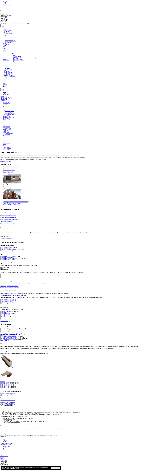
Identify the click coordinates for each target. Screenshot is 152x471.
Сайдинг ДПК (6, 115)
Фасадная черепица (9, 36)
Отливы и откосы (6, 126)
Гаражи (4, 43)
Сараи (4, 122)
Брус (4, 138)
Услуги (4, 4)
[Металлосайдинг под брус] (7, 223)
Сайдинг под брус (9, 112)
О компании (5, 1)
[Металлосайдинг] (5, 161)
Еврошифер (7, 32)
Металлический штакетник (8, 106)
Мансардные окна (6, 127)
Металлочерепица (9, 30)
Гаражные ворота (6, 132)
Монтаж (4, 46)
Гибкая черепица (8, 33)
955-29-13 (4, 17)
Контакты (5, 48)
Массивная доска (6, 119)
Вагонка (4, 139)
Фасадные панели (6, 446)
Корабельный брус (6, 140)
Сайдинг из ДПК (8, 42)
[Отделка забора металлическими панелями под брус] (7, 393)
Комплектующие (6, 143)
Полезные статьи (6, 8)
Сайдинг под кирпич (7, 148)
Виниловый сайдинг (9, 37)
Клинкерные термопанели (8, 133)
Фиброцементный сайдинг (10, 41)
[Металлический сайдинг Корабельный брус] (9, 219)
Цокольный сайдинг (9, 38)
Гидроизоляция (6, 124)
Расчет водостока (3, 99)
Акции (4, 2)
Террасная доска (6, 118)
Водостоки (5, 120)
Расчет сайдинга (3, 96)
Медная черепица (6, 135)
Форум (4, 7)
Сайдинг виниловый (7, 107)
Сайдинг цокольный (7, 108)
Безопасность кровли (7, 129)
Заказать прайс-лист (4, 433)
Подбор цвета (3, 100)
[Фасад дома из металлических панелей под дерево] (7, 402)
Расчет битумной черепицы (6, 98)
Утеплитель (5, 130)
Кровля (4, 29)
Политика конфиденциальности (6, 443)
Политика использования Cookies (15, 468)
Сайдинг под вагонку (9, 113)
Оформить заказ (3, 431)
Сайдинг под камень (7, 147)
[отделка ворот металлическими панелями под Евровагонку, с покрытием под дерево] (7, 400)
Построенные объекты (7, 5)
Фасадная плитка (6, 116)
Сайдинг (4, 447)
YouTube (4, 441)
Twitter (4, 439)
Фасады (4, 34)
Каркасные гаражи (6, 121)
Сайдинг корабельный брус (10, 114)
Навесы (4, 123)
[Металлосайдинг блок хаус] (8, 215)
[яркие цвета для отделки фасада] (7, 404)
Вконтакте (5, 440)
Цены (4, 47)
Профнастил (7, 31)
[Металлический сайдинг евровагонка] (7, 227)
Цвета (4, 141)
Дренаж (4, 131)
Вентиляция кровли (7, 128)
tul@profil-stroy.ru (3, 21)
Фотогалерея (5, 6)
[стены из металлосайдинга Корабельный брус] (8, 395)
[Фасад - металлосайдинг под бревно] (6, 397)
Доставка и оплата (6, 44)
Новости (4, 3)
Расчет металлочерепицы (5, 97)
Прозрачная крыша (7, 134)
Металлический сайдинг (10, 40)
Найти (2, 26)
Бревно (4, 137)
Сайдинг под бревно (9, 111)
